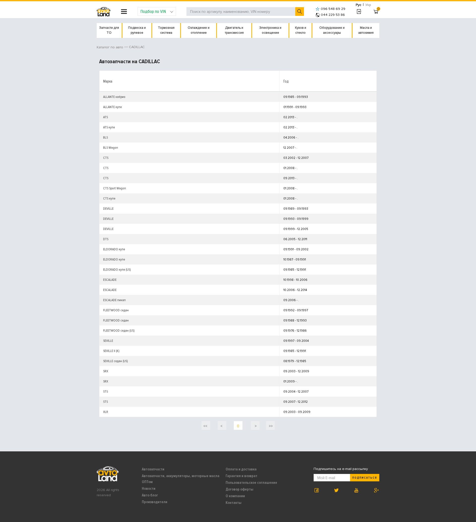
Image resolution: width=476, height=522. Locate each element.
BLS (105, 137)
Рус (358, 5)
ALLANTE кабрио (114, 97)
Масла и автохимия (366, 30)
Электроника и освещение (270, 30)
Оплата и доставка (241, 469)
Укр (368, 5)
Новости (148, 488)
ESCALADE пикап (114, 300)
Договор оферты (239, 489)
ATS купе (109, 127)
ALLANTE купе (112, 107)
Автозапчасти (153, 469)
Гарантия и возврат (241, 476)
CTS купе (109, 198)
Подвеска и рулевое (137, 30)
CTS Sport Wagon (114, 188)
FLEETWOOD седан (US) (119, 330)
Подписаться (364, 478)
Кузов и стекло (300, 30)
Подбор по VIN (153, 11)
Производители (154, 502)
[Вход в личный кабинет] (359, 11)
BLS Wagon (110, 147)
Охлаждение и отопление (198, 30)
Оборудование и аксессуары (332, 30)
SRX (105, 371)
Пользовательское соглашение (251, 482)
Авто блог (150, 495)
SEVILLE (108, 341)
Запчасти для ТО (109, 30)
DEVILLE (108, 208)
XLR (105, 412)
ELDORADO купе (114, 249)
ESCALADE (110, 280)
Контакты (233, 502)
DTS (105, 239)
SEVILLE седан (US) (115, 361)
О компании (235, 496)
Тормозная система (166, 30)
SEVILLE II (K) (111, 351)
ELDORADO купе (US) (117, 269)
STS (105, 391)
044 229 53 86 (333, 15)
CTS (105, 158)
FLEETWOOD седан (116, 310)
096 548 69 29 (333, 9)
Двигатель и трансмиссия (234, 30)
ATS (105, 117)
